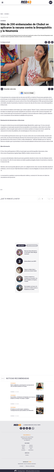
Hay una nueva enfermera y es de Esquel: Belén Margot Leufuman (30, 252)
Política (23, 448)
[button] (45, 42)
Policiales (31, 446)
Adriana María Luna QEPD (30, 261)
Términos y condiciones (30, 466)
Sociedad (3, 20)
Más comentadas (32, 245)
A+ (49, 89)
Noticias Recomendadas (17, 378)
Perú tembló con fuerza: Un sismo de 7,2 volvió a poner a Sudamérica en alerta (31, 288)
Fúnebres (27, 455)
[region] (27, 214)
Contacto (21, 466)
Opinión (23, 446)
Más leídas (21, 245)
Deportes (31, 445)
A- (52, 89)
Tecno (31, 448)
